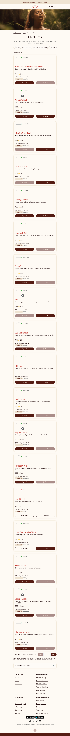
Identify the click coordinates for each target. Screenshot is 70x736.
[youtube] (40, 722)
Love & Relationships (42, 681)
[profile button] (55, 6)
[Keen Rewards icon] (52, 6)
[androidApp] (39, 718)
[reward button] (52, 6)
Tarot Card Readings (42, 687)
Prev (40, 654)
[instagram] (30, 722)
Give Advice (18, 710)
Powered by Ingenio (42, 713)
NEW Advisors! (40, 690)
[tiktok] (37, 722)
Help (16, 701)
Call (26, 83)
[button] (53, 666)
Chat (46, 83)
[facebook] (33, 722)
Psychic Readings (41, 678)
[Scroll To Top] (35, 730)
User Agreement (41, 704)
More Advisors (40, 693)
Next (53, 654)
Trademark (39, 710)
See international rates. (45, 660)
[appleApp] (30, 718)
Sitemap (17, 713)
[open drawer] (14, 7)
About (16, 678)
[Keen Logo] (35, 7)
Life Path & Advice (41, 684)
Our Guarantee (40, 701)
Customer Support (20, 704)
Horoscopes (18, 684)
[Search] (49, 7)
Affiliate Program (19, 707)
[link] (22, 96)
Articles (17, 681)
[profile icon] (55, 6)
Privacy (38, 707)
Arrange (25, 515)
